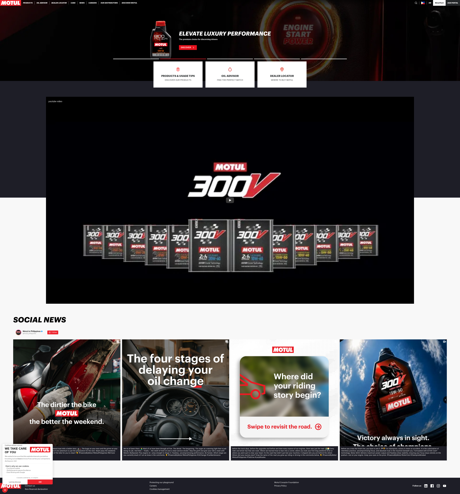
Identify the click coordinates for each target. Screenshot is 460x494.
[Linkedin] (426, 486)
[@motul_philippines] (18, 332)
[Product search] (416, 3)
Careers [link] (153, 486)
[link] (73, 3)
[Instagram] (438, 486)
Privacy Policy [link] (280, 486)
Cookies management (160, 489)
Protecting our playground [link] (162, 482)
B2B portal (453, 3)
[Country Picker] (423, 3)
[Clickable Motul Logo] (10, 3)
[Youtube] (444, 486)
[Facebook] (432, 486)
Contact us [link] (30, 486)
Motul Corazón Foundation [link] (286, 482)
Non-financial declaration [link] (36, 489)
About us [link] (29, 482)
